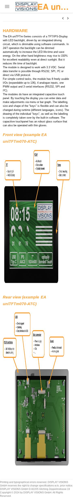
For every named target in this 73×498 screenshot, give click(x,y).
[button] (63, 18)
